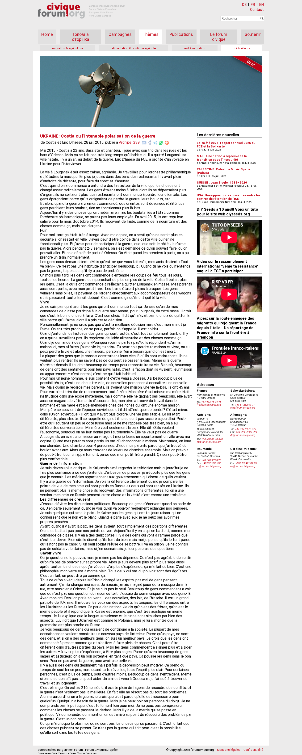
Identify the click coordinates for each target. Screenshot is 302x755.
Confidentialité (253, 749)
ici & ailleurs (242, 48)
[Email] (144, 142)
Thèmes (151, 34)
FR (253, 4)
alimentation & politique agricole (134, 48)
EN (261, 4)
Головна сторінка (80, 37)
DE (244, 4)
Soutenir (253, 34)
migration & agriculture (67, 48)
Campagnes (120, 34)
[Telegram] (155, 142)
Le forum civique (218, 37)
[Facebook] (150, 142)
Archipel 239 (129, 142)
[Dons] (245, 65)
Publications (181, 34)
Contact (257, 9)
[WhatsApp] (161, 142)
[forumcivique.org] (82, 22)
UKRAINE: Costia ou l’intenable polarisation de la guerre (97, 136)
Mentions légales (228, 749)
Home (47, 34)
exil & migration (194, 48)
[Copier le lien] (167, 143)
